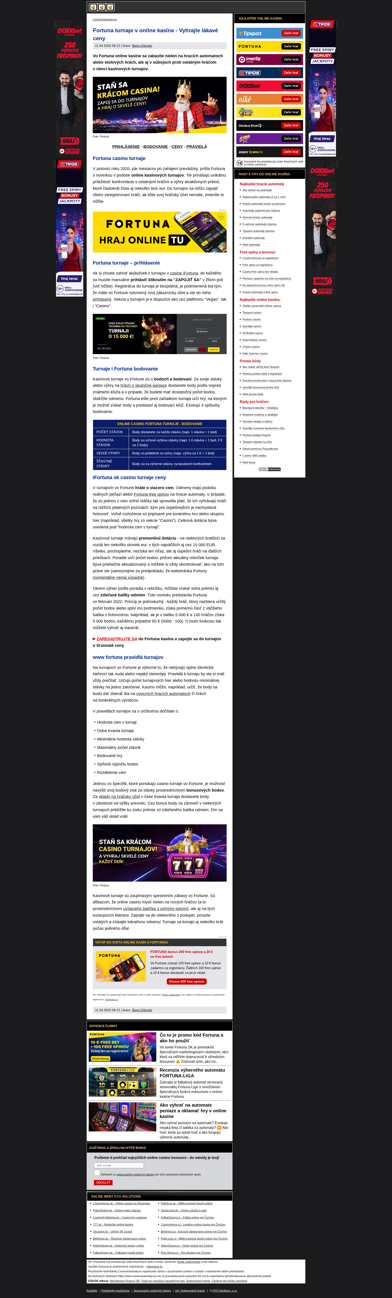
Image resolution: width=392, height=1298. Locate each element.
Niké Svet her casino (255, 353)
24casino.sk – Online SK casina (112, 1231)
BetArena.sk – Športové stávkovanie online (119, 1238)
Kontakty (92, 1290)
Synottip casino (252, 326)
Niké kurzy (249, 462)
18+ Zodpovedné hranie (190, 1290)
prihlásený (102, 299)
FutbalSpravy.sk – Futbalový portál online (118, 1252)
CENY (177, 146)
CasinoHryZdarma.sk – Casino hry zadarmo (120, 1217)
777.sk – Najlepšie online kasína (113, 1224)
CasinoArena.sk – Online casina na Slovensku (121, 1203)
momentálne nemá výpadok (118, 577)
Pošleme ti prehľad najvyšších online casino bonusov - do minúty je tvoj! (156, 1157)
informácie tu (112, 999)
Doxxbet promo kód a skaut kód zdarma (267, 380)
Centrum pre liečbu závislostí (229, 1281)
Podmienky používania (115, 1290)
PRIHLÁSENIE (126, 146)
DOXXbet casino (253, 333)
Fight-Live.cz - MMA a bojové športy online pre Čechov (194, 1238)
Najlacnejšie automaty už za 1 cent (264, 197)
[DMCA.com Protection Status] (269, 470)
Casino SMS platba (254, 455)
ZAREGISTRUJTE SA (117, 639)
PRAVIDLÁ (196, 146)
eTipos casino (251, 346)
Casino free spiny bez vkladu (260, 271)
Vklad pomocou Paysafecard (260, 448)
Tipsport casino (252, 312)
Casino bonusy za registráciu (260, 258)
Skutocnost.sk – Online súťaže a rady (184, 1210)
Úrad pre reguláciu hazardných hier (163, 1281)
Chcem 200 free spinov (186, 981)
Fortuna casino (252, 319)
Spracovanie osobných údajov (152, 1290)
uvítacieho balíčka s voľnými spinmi (155, 908)
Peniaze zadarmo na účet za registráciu (267, 278)
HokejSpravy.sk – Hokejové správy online (118, 1245)
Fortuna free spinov (151, 494)
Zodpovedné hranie (198, 1281)
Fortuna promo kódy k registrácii (262, 373)
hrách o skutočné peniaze (143, 385)
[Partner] (322, 155)
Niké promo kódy (253, 394)
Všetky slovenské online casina (262, 306)
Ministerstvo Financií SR (125, 1281)
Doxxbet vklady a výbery (257, 421)
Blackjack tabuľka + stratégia (260, 408)
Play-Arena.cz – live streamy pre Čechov (186, 1252)
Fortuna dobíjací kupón (257, 435)
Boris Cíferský (142, 46)
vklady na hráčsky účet (119, 796)
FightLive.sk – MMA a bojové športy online (187, 1203)
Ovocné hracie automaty (257, 217)
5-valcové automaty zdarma (260, 224)
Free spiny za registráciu (258, 265)
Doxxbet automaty (254, 238)
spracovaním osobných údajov (135, 1174)
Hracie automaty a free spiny (260, 292)
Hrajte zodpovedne (171, 995)
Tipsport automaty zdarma (258, 231)
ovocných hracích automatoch (163, 693)
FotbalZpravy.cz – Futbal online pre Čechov (187, 1217)
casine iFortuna (184, 273)
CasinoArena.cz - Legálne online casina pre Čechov (193, 1224)
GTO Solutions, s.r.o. (224, 1290)
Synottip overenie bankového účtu (263, 428)
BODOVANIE (155, 146)
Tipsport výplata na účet (257, 442)
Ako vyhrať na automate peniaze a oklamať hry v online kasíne (193, 1111)
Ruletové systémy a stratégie (260, 414)
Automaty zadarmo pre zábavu (261, 210)
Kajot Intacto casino (255, 340)
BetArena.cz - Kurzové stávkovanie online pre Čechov (194, 1231)
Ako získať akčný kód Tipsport (261, 367)
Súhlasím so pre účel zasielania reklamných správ (151, 1174)
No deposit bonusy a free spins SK (264, 285)
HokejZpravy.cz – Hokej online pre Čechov (187, 1245)
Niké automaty (251, 244)
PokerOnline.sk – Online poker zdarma (117, 1210)
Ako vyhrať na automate (257, 190)
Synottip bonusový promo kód (261, 387)
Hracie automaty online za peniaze (264, 203)
